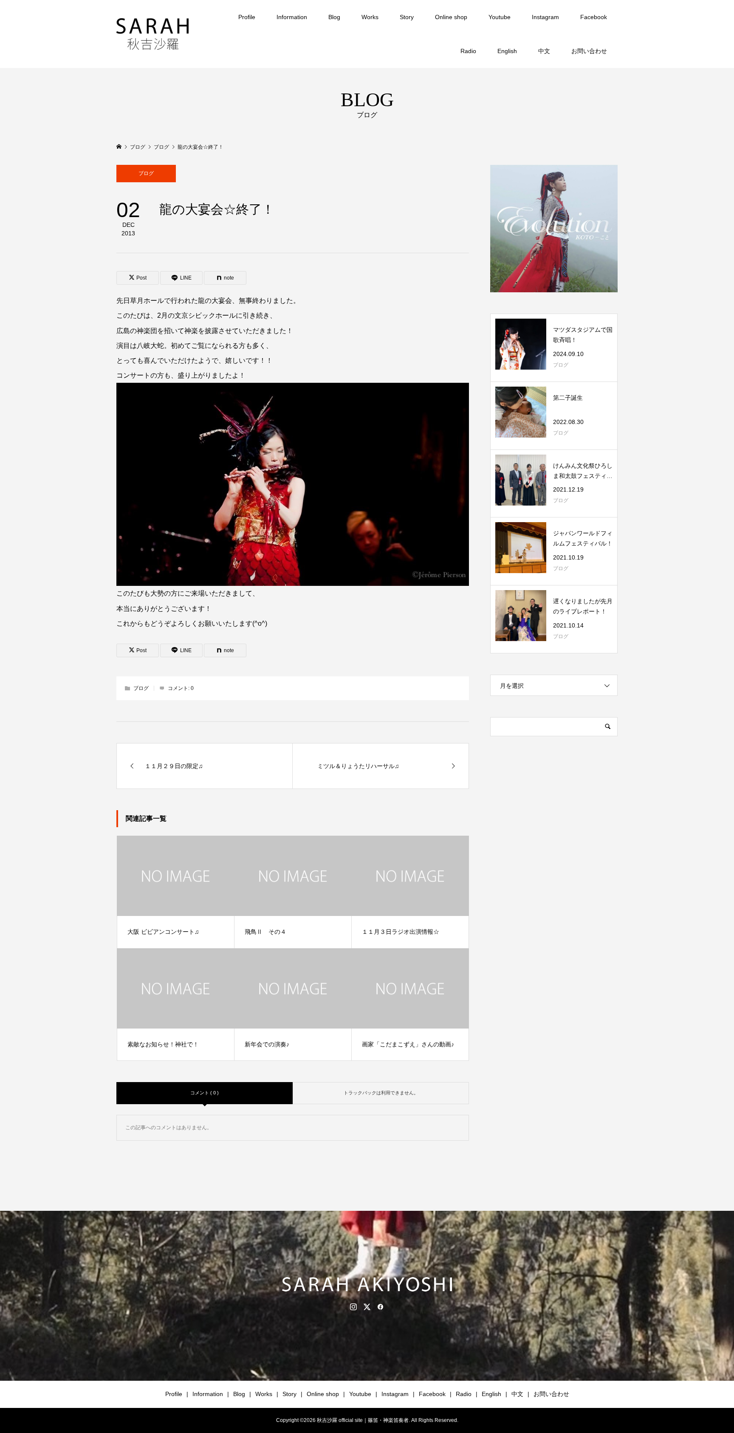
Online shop (451, 17)
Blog (334, 17)
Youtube (499, 17)
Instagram (545, 17)
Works (369, 17)
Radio (468, 51)
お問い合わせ (589, 51)
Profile (246, 17)
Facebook (593, 17)
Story (407, 17)
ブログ (146, 173)
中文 (544, 51)
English (507, 51)
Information (292, 17)
